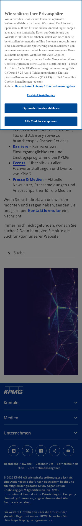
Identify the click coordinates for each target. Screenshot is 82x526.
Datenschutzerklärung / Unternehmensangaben (45, 86)
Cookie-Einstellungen (41, 95)
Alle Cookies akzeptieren (41, 121)
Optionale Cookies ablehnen (41, 108)
